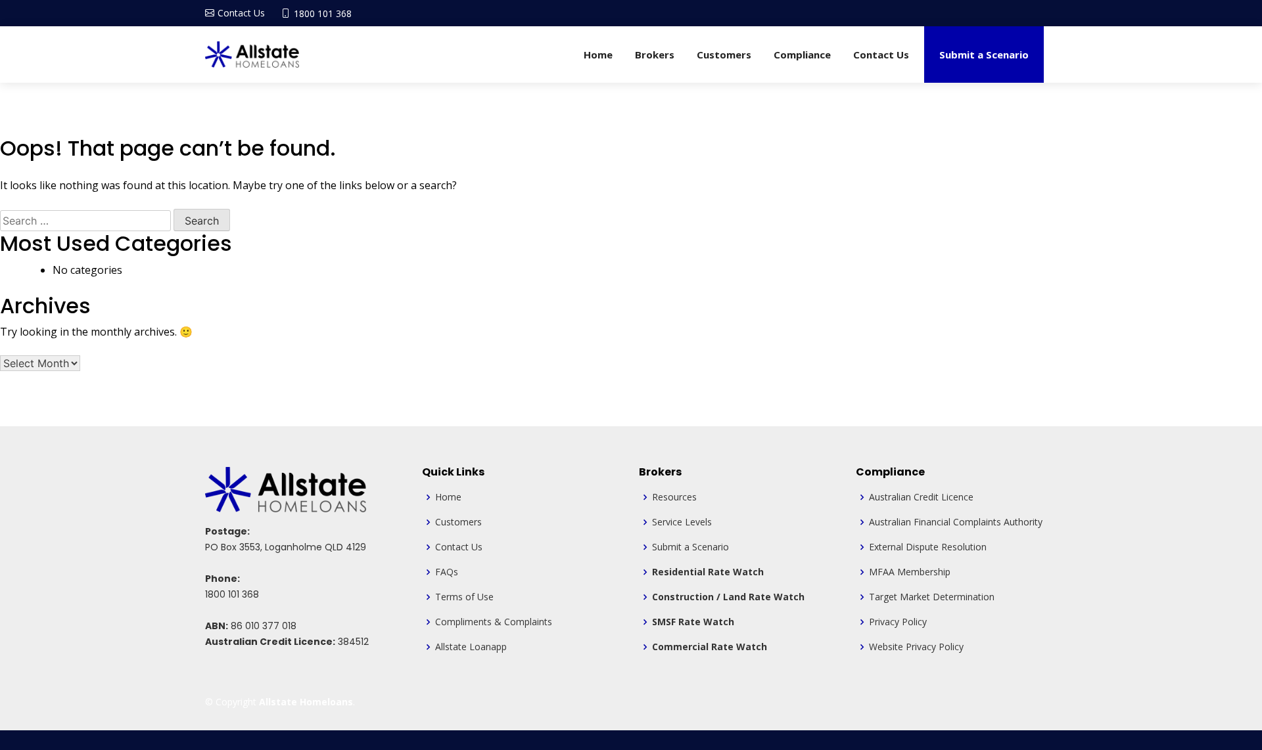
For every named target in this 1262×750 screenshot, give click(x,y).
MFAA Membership (909, 572)
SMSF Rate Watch (693, 622)
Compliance (802, 54)
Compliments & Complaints (493, 622)
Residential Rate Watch (708, 572)
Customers (724, 54)
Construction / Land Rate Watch (728, 597)
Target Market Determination (931, 597)
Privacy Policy (898, 622)
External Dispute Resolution (928, 547)
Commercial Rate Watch (709, 646)
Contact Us (881, 54)
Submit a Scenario (984, 54)
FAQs (446, 572)
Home (598, 54)
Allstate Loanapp (471, 646)
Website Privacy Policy (916, 646)
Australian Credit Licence (921, 497)
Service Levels (682, 522)
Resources (674, 497)
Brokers (654, 54)
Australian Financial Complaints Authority (955, 522)
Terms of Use (464, 597)
